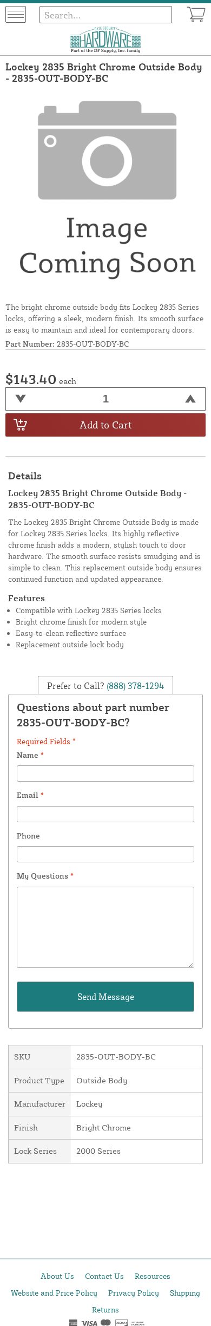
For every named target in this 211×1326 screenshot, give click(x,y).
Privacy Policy (133, 1292)
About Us (57, 1275)
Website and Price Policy (54, 1292)
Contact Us (104, 1275)
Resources (152, 1275)
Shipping (185, 1292)
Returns (105, 1309)
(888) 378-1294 (134, 685)
